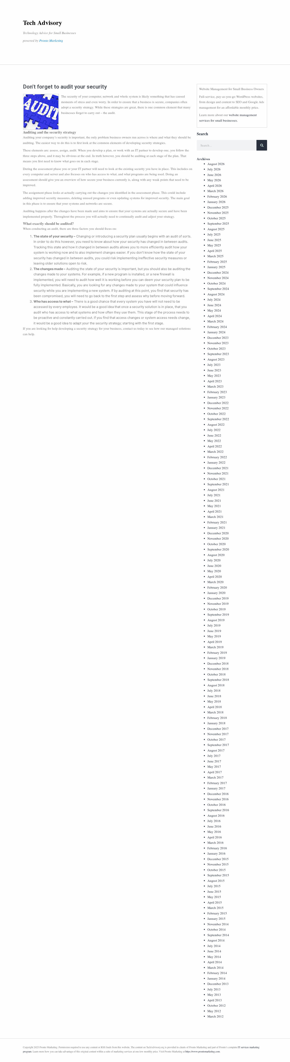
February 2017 (217, 783)
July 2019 (214, 625)
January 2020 (216, 593)
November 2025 (218, 212)
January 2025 (216, 267)
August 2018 (216, 685)
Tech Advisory (42, 22)
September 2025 (218, 223)
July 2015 (214, 886)
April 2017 (214, 772)
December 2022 (218, 403)
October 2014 (216, 929)
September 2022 (218, 419)
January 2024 (216, 332)
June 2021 (214, 500)
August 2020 (216, 555)
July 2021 (214, 495)
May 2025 (214, 245)
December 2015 (218, 859)
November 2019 (218, 603)
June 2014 (214, 951)
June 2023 (214, 370)
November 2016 (218, 799)
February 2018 (217, 718)
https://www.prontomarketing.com (202, 1051)
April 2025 (214, 251)
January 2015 (216, 918)
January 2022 (216, 462)
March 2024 (215, 321)
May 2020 (214, 571)
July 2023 (214, 364)
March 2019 (215, 647)
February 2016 (217, 848)
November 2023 (218, 343)
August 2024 (216, 294)
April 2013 (214, 1000)
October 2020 (216, 544)
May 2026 (214, 180)
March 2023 (215, 386)
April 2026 (214, 185)
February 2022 (217, 457)
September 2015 (218, 875)
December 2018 (218, 663)
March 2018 (215, 712)
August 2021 (216, 489)
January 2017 (216, 788)
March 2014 (215, 967)
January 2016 (216, 853)
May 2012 (214, 1011)
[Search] (261, 145)
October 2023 (216, 348)
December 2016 (218, 794)
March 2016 (215, 842)
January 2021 (216, 527)
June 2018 (214, 696)
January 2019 (216, 658)
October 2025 (216, 218)
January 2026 (216, 202)
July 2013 (214, 989)
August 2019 (216, 620)
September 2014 (218, 935)
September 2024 (218, 288)
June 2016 (214, 826)
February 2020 (217, 587)
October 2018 (216, 674)
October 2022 (216, 413)
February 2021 (217, 522)
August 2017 (216, 750)
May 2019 (214, 636)
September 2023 (218, 354)
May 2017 (214, 766)
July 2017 (214, 755)
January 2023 (216, 397)
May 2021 (214, 506)
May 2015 (214, 897)
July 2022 (214, 430)
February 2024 (217, 327)
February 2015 (217, 913)
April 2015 (214, 902)
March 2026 (215, 191)
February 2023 (217, 392)
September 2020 (218, 549)
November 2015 (218, 864)
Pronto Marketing (51, 40)
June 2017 (214, 761)
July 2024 (214, 299)
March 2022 (215, 451)
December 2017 (218, 728)
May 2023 (214, 375)
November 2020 (218, 538)
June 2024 (214, 305)
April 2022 (214, 446)
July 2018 (214, 690)
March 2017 (215, 777)
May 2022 (214, 440)
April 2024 (214, 316)
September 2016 (218, 810)
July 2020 (214, 560)
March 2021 (215, 516)
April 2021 (214, 511)
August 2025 (216, 229)
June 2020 (214, 565)
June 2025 (214, 240)
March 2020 (215, 582)
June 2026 (214, 174)
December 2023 (218, 337)
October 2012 (216, 1005)
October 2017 (216, 739)
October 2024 (216, 283)
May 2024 (214, 310)
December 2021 (218, 468)
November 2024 (218, 278)
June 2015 (214, 891)
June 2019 (214, 631)
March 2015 (215, 907)
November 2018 (218, 669)
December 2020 (218, 533)
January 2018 (216, 723)
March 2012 (215, 1016)
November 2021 (218, 473)
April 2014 (214, 962)
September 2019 (218, 614)
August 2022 (216, 424)
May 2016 (214, 831)
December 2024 (218, 272)
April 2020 (214, 576)
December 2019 (218, 598)
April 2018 (214, 707)
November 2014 (218, 924)
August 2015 (216, 880)
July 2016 (214, 821)
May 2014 (214, 956)
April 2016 (214, 837)
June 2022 (214, 435)
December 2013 (218, 984)
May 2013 (214, 994)
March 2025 (215, 256)
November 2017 (218, 734)
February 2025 (217, 261)
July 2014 (214, 946)
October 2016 (216, 804)
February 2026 (217, 196)
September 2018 (218, 679)
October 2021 (216, 479)
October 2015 (216, 870)
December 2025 (218, 207)
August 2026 (216, 164)
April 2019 (214, 641)
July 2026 (214, 169)
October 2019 (216, 609)
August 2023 (216, 359)
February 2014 (217, 973)
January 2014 (216, 978)
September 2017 (218, 745)
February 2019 (217, 652)
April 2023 (214, 381)
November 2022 (218, 408)
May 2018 (214, 701)
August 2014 (216, 940)
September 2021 (218, 484)
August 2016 (216, 815)
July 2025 (214, 234)
